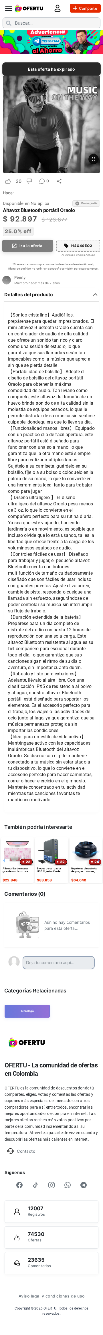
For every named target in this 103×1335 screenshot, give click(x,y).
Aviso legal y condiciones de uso (52, 1296)
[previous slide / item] (4, 41)
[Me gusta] (8, 181)
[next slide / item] (99, 41)
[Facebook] (19, 1185)
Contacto (26, 1151)
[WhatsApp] (67, 1185)
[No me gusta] (29, 181)
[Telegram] (83, 1185)
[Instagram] (51, 1185)
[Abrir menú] (8, 8)
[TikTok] (35, 1185)
